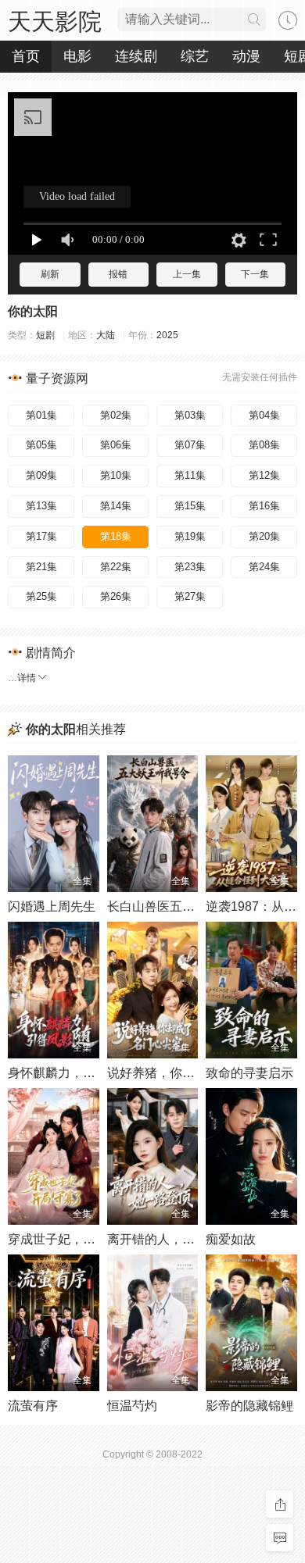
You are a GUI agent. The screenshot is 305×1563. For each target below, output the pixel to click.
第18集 (115, 536)
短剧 (45, 335)
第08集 (264, 445)
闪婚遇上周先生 (51, 906)
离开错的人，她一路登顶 (176, 1239)
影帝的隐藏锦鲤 (249, 1405)
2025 (167, 335)
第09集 (41, 475)
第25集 (41, 596)
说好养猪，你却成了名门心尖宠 (194, 1072)
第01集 (41, 415)
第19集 (190, 536)
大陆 (105, 335)
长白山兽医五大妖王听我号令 (188, 906)
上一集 (187, 274)
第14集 (115, 506)
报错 (118, 274)
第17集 (41, 536)
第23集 (190, 567)
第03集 (190, 415)
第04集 (264, 415)
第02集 (115, 415)
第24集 (264, 567)
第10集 (115, 475)
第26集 (115, 596)
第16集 (264, 506)
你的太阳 (33, 311)
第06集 (115, 445)
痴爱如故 (231, 1239)
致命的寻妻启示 (249, 1072)
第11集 (190, 475)
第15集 (190, 506)
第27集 (190, 596)
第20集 (264, 536)
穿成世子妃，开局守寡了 (76, 1239)
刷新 (50, 274)
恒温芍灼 (132, 1405)
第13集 (41, 506)
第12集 (264, 475)
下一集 (255, 274)
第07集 (190, 445)
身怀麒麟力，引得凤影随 (76, 1072)
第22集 (115, 567)
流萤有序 (33, 1405)
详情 (26, 678)
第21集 (41, 567)
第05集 (41, 445)
